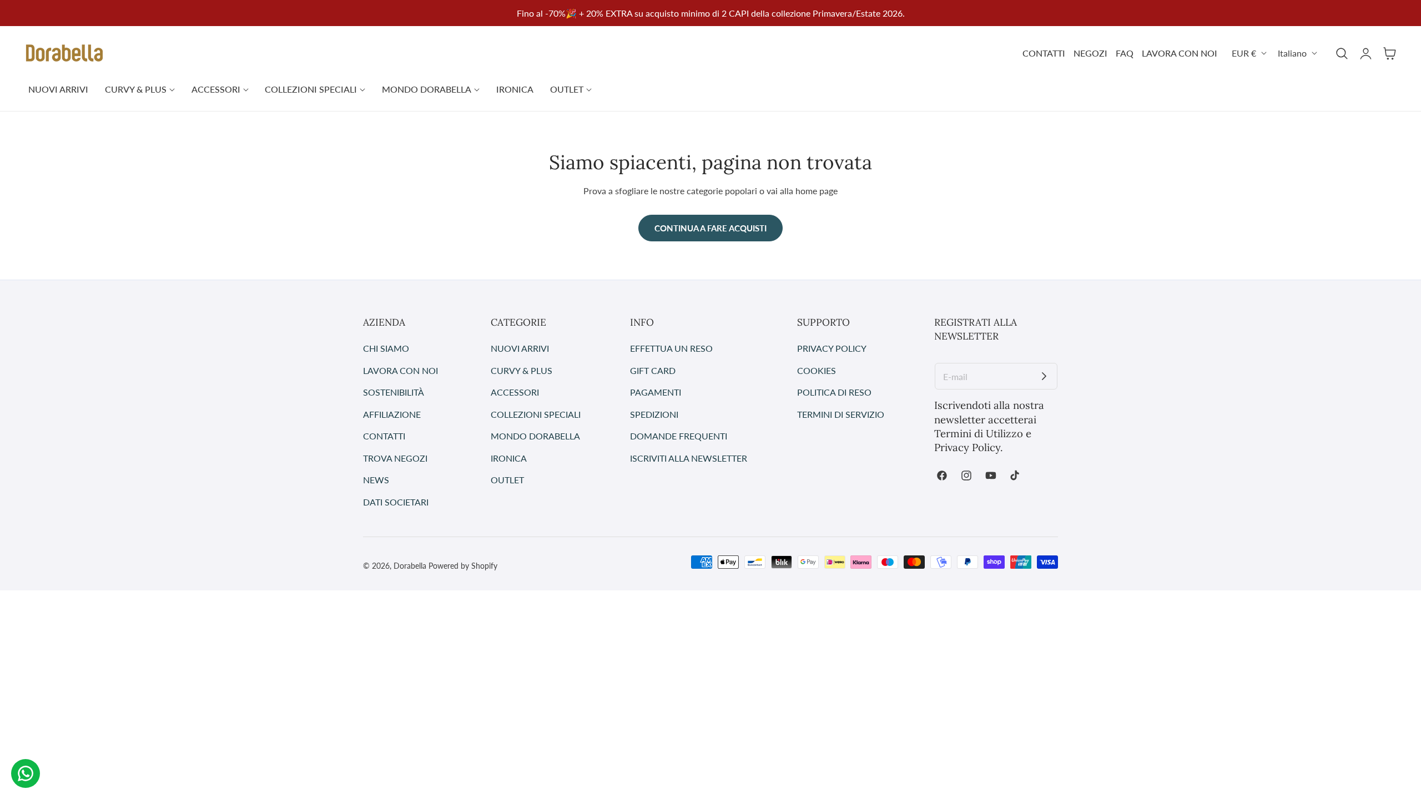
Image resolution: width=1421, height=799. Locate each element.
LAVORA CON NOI (1179, 53)
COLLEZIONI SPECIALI (536, 413)
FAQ (1124, 53)
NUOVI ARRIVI (520, 348)
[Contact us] (25, 773)
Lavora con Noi (400, 370)
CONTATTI (1043, 53)
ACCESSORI (515, 392)
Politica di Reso (834, 392)
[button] (1341, 53)
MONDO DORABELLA (535, 436)
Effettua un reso (671, 348)
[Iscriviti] (1044, 376)
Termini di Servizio (840, 413)
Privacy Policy (831, 348)
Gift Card (653, 370)
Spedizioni (654, 413)
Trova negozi (395, 457)
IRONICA (509, 457)
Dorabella (410, 565)
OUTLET (507, 479)
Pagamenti (655, 392)
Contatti (384, 436)
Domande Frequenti (678, 436)
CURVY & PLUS (521, 370)
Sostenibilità (393, 392)
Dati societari (396, 501)
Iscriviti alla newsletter (688, 457)
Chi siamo (386, 348)
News (376, 479)
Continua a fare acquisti (710, 228)
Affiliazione (392, 413)
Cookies (816, 370)
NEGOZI (1090, 53)
